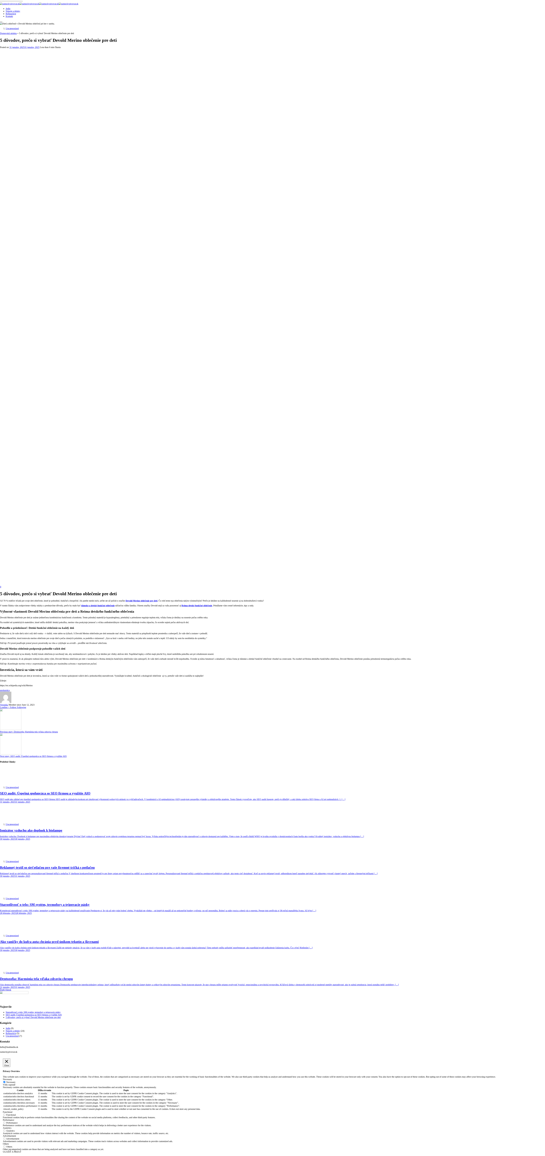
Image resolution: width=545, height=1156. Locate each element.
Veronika (4, 705)
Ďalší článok (5, 990)
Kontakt (9, 16)
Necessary (10, 1082)
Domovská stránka (8, 33)
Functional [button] (7, 1112)
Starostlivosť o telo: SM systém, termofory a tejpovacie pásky (45, 904)
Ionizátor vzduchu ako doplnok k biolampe (31, 830)
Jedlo (8, 8)
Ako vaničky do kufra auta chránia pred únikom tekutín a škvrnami (49, 942)
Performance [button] (8, 1120)
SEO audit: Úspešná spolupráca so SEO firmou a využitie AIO (45, 793)
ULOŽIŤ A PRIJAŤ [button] (12, 1152)
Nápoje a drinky (13, 11)
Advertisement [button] (9, 1136)
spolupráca (5, 690)
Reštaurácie (11, 14)
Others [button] (6, 1144)
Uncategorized (12, 28)
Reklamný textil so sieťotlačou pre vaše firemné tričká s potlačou (47, 867)
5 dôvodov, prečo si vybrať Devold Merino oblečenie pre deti (33, 1017)
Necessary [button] (7, 1079)
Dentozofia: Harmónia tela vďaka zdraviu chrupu (36, 979)
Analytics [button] (7, 1128)
